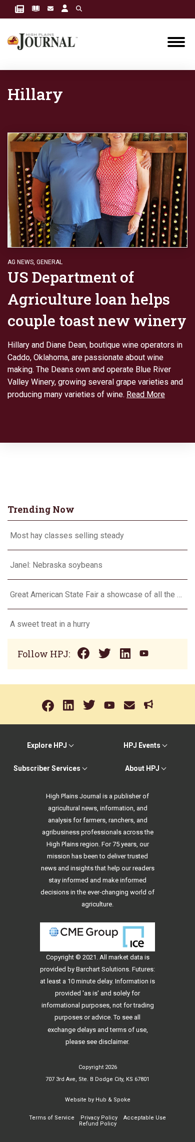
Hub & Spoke (113, 1099)
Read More (145, 394)
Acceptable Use (145, 1117)
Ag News (21, 262)
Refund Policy (97, 1123)
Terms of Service (51, 1117)
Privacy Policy (99, 1117)
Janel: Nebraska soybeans (56, 565)
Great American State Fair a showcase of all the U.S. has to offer (97, 594)
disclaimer (113, 1041)
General (49, 262)
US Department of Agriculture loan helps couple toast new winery (97, 298)
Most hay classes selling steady (67, 535)
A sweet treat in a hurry (50, 624)
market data (125, 957)
